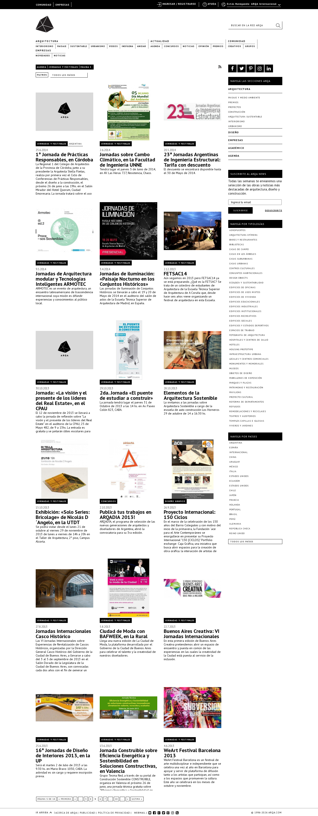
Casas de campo (239, 249)
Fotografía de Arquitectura (247, 335)
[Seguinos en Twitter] (241, 68)
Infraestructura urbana (245, 354)
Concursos (171, 46)
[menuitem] (251, 6)
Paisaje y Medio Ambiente (244, 97)
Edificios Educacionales (244, 301)
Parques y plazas (240, 382)
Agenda (155, 46)
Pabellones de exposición (245, 378)
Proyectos (234, 107)
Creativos (234, 46)
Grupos (250, 46)
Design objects (238, 277)
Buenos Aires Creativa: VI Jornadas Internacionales (191, 634)
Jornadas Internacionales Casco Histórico (63, 634)
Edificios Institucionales (245, 311)
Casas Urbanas (238, 263)
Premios (218, 46)
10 (116, 799)
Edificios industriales (243, 306)
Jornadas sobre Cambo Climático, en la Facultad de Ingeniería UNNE (127, 159)
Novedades (43, 55)
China (232, 457)
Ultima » (137, 799)
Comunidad (237, 41)
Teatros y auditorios (242, 416)
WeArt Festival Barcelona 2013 (192, 753)
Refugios (234, 406)
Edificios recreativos (242, 316)
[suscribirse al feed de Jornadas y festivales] (220, 66)
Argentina (75, 143)
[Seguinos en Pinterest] (250, 68)
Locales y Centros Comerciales (248, 359)
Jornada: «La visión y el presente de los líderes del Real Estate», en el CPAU (61, 400)
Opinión (203, 46)
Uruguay (234, 461)
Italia (232, 471)
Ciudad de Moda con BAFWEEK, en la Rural (124, 634)
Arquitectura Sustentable (245, 116)
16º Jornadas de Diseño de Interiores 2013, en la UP (63, 755)
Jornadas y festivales (63, 67)
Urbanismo (98, 46)
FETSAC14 (175, 273)
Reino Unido (237, 533)
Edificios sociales (240, 320)
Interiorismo (44, 46)
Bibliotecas (236, 244)
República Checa (239, 528)
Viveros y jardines (241, 425)
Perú (232, 519)
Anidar (141, 46)
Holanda (234, 504)
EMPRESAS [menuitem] (62, 4)
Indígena (127, 46)
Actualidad (160, 41)
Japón (232, 495)
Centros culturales (242, 268)
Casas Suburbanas (240, 258)
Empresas (43, 50)
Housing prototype (241, 349)
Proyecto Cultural (241, 397)
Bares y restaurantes (243, 239)
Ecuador (234, 481)
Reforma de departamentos (246, 401)
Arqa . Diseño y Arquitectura (46, 22)
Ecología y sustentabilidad (246, 282)
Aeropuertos (237, 230)
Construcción (236, 112)
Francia (234, 500)
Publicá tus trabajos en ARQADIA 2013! (125, 514)
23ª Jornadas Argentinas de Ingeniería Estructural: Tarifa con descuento (192, 159)
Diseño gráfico (175, 501)
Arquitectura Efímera (243, 235)
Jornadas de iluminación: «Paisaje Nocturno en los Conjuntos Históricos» (127, 278)
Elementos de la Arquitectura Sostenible (190, 395)
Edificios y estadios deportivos (249, 325)
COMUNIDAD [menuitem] (43, 4)
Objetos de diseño (240, 373)
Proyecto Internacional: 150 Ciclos (189, 514)
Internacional (238, 452)
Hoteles (234, 344)
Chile (232, 490)
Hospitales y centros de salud (248, 339)
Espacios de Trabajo (241, 330)
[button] (278, 25)
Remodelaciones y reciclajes (247, 411)
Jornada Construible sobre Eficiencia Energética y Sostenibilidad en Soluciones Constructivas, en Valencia (128, 760)
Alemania (235, 523)
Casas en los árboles (242, 254)
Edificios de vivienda (242, 297)
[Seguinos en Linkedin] (269, 68)
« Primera (65, 799)
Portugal (235, 509)
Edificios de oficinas (242, 287)
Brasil (233, 514)
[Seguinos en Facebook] (232, 68)
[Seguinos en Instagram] (259, 68)
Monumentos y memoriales (246, 363)
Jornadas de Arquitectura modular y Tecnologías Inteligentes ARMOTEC (64, 278)
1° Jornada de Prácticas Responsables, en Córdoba (64, 157)
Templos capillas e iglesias (246, 420)
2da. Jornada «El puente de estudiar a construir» (126, 395)
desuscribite (273, 210)
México (233, 466)
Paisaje (61, 46)
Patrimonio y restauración (246, 387)
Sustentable (78, 46)
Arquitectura (47, 41)
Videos (113, 46)
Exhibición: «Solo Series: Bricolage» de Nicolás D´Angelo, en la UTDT (63, 517)
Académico (236, 148)
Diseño (233, 132)
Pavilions (235, 392)
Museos (234, 368)
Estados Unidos (239, 476)
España (233, 447)
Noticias (188, 46)
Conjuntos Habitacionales (245, 273)
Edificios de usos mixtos (244, 292)
